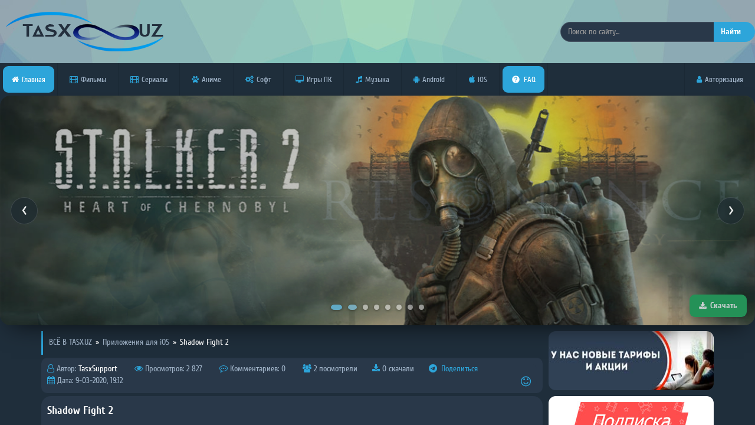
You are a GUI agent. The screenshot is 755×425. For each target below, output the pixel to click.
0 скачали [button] (397, 369)
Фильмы (93, 79)
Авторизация (724, 79)
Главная (33, 79)
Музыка (377, 79)
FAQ (530, 79)
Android (433, 79)
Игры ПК (319, 79)
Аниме (211, 79)
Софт (264, 79)
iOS (482, 79)
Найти (731, 32)
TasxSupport (97, 369)
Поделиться (458, 369)
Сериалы (155, 79)
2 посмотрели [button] (334, 369)
